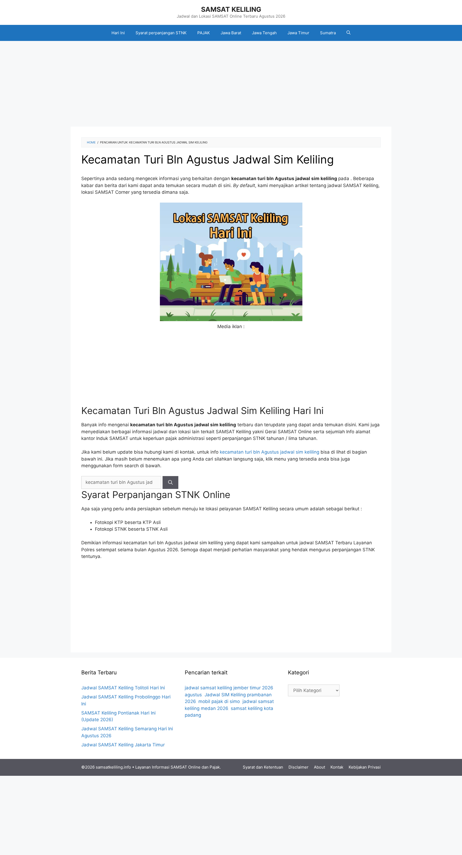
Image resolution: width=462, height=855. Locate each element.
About (319, 767)
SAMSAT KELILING (231, 9)
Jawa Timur (298, 32)
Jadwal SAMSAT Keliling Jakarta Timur (123, 744)
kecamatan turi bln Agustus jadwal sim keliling (269, 452)
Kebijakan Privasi (365, 767)
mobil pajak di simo (219, 701)
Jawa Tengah (264, 32)
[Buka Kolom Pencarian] (348, 33)
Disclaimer (298, 767)
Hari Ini (118, 32)
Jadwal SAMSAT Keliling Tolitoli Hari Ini (123, 687)
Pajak (215, 767)
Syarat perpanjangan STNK (161, 32)
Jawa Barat (231, 32)
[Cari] (170, 482)
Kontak (336, 767)
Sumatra (328, 32)
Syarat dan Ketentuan (263, 767)
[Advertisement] (231, 83)
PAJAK (203, 32)
